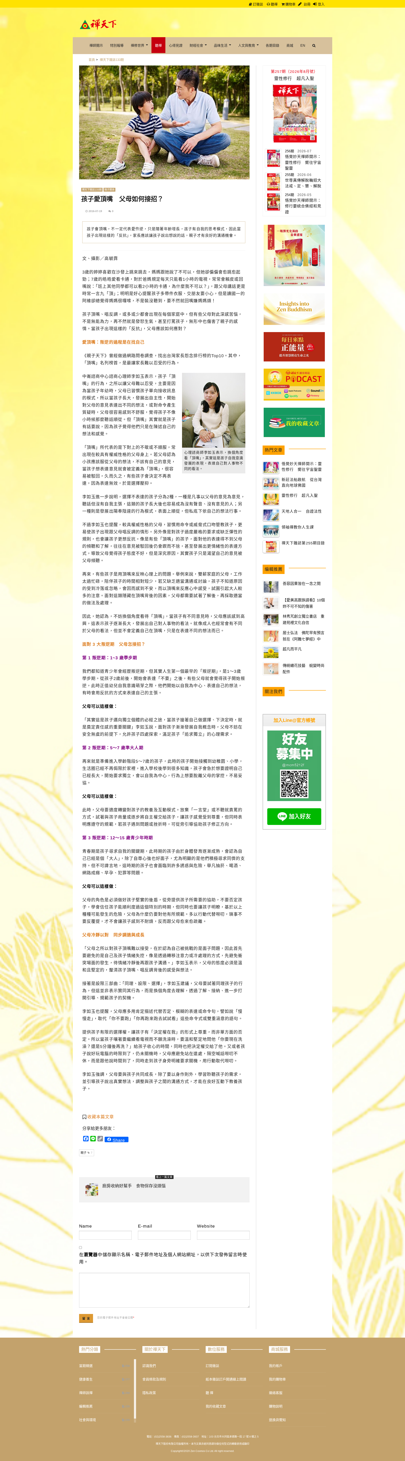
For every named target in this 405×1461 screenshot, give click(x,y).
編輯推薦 (86, 1406)
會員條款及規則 (154, 1379)
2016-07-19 (95, 211)
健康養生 (86, 1379)
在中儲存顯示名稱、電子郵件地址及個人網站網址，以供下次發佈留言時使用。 (163, 1258)
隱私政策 (149, 1393)
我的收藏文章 (216, 1406)
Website (206, 1226)
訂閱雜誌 (212, 1366)
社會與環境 (87, 1420)
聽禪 (274, 4)
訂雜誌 (257, 4)
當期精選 (86, 1366)
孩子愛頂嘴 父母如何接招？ (122, 198)
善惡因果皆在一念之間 (302, 584)
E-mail (145, 1226)
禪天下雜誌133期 (92, 189)
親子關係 (109, 189)
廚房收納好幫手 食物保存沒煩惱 (134, 1186)
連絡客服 (275, 1393)
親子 (87, 1152)
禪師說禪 (86, 1393)
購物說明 (275, 1406)
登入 (321, 4)
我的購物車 (277, 1379)
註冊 (306, 4)
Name (85, 1226)
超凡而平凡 (292, 649)
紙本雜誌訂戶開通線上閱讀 (226, 1379)
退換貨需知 (277, 1420)
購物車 (290, 4)
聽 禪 (209, 1393)
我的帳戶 (275, 1366)
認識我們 (149, 1366)
